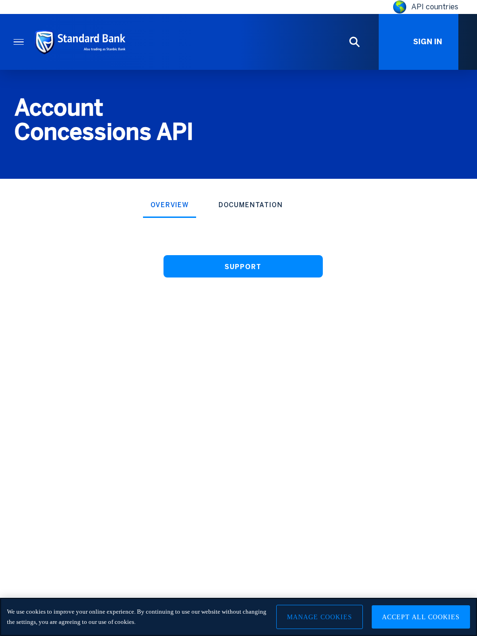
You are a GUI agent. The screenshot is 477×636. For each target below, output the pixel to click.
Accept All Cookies (421, 617)
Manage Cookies (319, 617)
